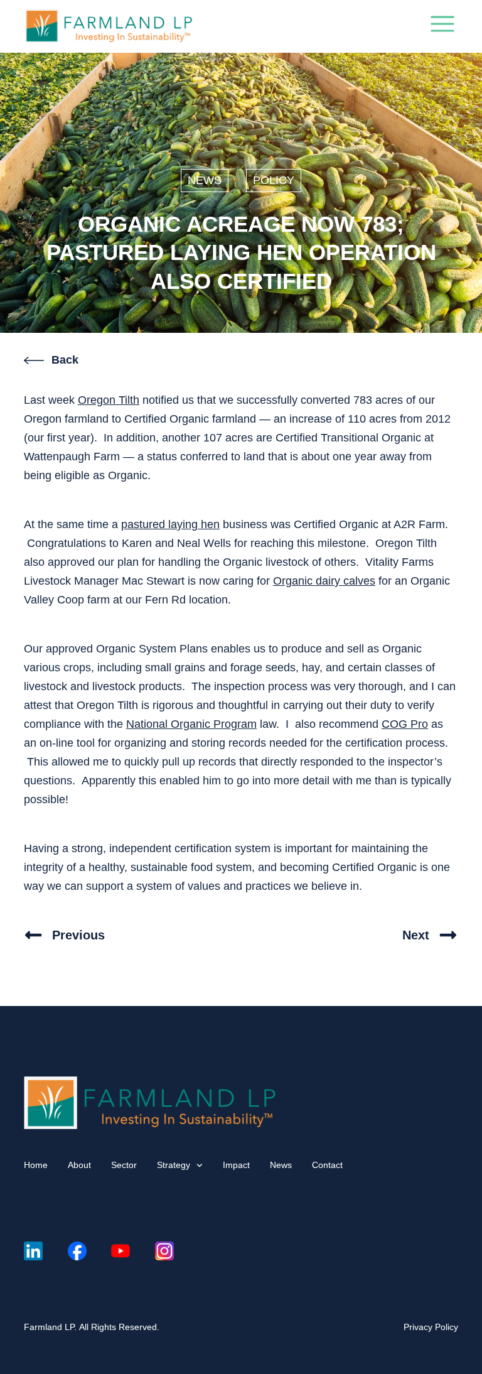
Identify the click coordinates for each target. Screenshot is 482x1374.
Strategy (173, 1165)
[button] (442, 26)
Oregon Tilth (108, 400)
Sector (124, 1165)
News (205, 180)
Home (36, 1165)
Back (64, 360)
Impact (236, 1165)
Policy (273, 180)
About (79, 1165)
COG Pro (405, 724)
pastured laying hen (170, 524)
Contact (327, 1165)
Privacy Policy (431, 1327)
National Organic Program (191, 724)
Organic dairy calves (324, 581)
